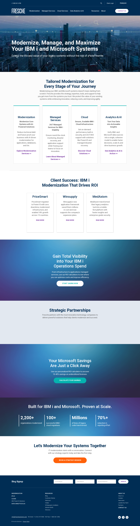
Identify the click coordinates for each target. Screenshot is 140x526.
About (103, 11)
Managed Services (48, 11)
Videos (47, 503)
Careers (120, 498)
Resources (95, 11)
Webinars (48, 500)
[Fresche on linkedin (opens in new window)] (119, 517)
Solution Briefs (49, 507)
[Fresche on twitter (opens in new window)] (127, 517)
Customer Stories (50, 498)
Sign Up (123, 481)
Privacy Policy (26, 521)
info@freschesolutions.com (19, 517)
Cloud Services (62, 11)
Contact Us (122, 507)
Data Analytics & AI (77, 11)
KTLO (13, 496)
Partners (120, 505)
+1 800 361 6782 (16, 3)
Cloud (14, 498)
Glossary (47, 510)
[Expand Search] (101, 3)
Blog (46, 496)
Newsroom (121, 500)
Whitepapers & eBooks (51, 505)
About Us (121, 493)
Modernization (34, 11)
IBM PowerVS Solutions (18, 501)
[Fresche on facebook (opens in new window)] (123, 517)
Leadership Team (123, 503)
